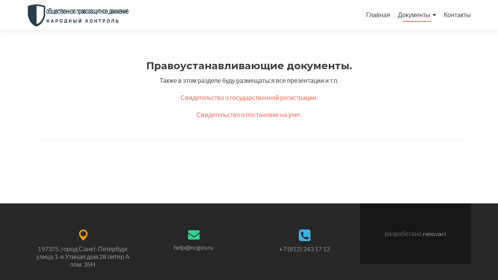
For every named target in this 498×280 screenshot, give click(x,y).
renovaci (434, 233)
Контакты (457, 14)
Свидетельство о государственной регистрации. (249, 97)
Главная (378, 14)
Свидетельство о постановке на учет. (249, 114)
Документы (414, 14)
